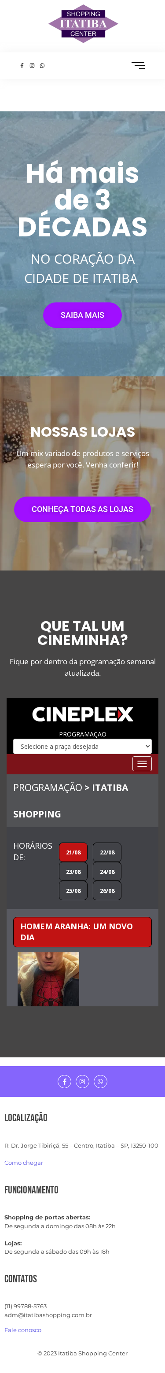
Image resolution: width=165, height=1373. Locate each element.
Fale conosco (22, 1329)
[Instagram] (82, 1082)
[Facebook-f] (64, 1082)
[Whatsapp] (100, 1082)
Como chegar (23, 1162)
